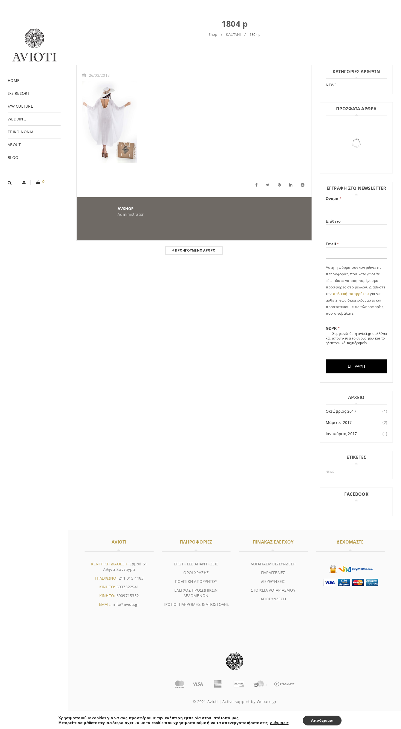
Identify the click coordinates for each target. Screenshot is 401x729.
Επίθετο (333, 221)
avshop (126, 208)
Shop (213, 34)
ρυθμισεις (279, 723)
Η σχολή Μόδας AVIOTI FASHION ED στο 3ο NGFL (351, 167)
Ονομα (333, 198)
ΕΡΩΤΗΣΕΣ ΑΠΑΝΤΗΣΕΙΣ (196, 563)
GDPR (333, 328)
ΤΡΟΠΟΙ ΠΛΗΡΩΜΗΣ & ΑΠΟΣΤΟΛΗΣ (196, 604)
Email (332, 244)
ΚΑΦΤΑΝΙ (233, 34)
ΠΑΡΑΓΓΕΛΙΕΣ (273, 572)
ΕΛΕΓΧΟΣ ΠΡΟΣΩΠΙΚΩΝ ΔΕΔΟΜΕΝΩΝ (196, 593)
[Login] (24, 182)
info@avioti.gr (126, 604)
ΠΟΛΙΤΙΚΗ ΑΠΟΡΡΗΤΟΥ (196, 581)
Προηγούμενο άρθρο (195, 250)
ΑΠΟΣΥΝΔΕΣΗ (273, 598)
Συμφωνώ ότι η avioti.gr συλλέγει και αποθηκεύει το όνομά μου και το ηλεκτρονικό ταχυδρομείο (356, 338)
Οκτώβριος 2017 (341, 411)
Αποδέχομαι (322, 720)
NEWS (331, 84)
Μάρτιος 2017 (339, 422)
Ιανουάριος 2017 (341, 433)
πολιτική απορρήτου (351, 293)
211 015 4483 (131, 578)
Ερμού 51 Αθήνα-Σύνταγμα (125, 566)
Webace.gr (267, 701)
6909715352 (127, 595)
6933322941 (127, 586)
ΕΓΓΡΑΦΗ (356, 366)
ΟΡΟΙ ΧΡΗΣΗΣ (196, 572)
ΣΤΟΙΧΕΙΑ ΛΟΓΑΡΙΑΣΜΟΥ (273, 590)
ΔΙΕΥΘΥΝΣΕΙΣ (273, 581)
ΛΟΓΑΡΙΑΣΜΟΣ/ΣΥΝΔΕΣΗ (273, 563)
